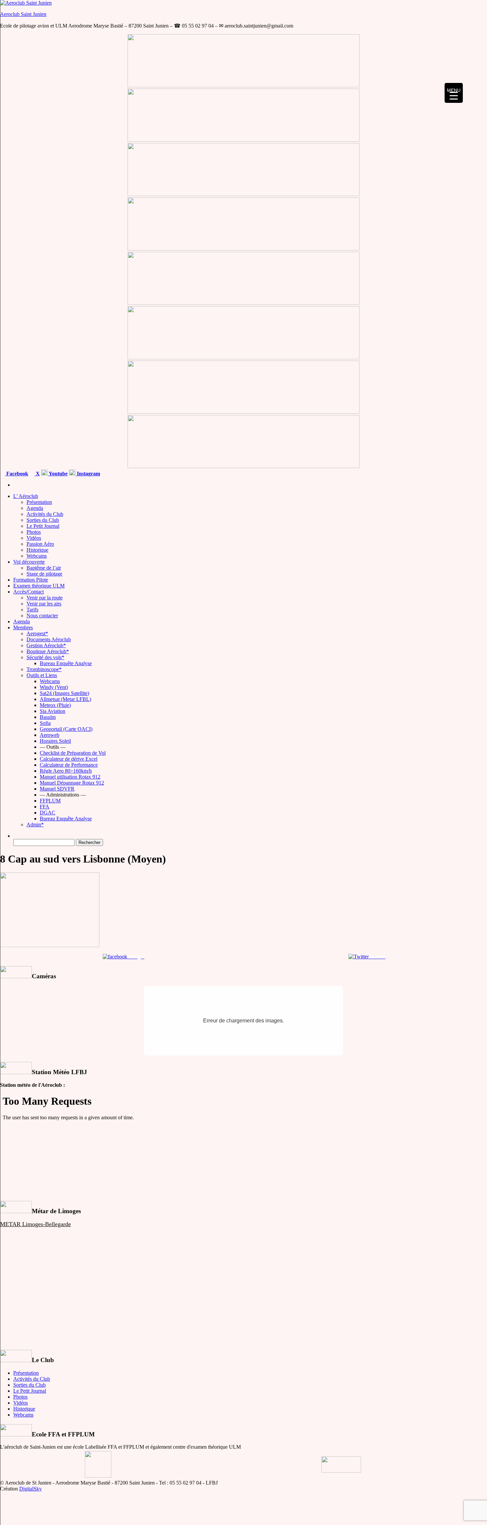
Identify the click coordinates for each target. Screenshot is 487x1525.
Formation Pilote (30, 580)
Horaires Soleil (55, 741)
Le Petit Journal (43, 526)
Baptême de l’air (44, 568)
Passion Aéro (40, 544)
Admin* (35, 824)
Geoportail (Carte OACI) (66, 729)
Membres (23, 627)
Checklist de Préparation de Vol (73, 753)
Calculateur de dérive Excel (68, 759)
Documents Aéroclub (49, 639)
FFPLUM (50, 800)
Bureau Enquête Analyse (66, 663)
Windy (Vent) (54, 687)
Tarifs (32, 609)
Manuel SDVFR (57, 789)
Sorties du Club (43, 520)
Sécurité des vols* (45, 657)
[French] (451, 472)
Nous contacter (42, 615)
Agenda (35, 508)
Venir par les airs (44, 603)
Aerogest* (37, 633)
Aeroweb (49, 735)
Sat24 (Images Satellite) (64, 693)
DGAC (47, 812)
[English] (459, 472)
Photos (34, 532)
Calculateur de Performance (69, 765)
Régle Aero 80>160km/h (66, 771)
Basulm (48, 717)
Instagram (88, 473)
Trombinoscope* (44, 669)
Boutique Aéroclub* (48, 651)
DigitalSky (30, 1488)
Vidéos (34, 538)
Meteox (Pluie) (55, 705)
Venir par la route (45, 597)
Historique (37, 550)
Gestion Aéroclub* (46, 645)
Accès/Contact (28, 591)
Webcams (37, 556)
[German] (475, 472)
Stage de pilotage (44, 574)
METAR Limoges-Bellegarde (35, 1224)
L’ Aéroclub (25, 496)
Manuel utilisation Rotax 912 (70, 777)
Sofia (45, 723)
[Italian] (483, 472)
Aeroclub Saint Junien (23, 14)
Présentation (39, 502)
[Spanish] (467, 472)
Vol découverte (29, 562)
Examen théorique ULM (39, 586)
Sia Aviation (52, 711)
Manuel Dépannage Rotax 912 (72, 783)
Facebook (16, 473)
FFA (44, 806)
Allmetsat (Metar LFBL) (65, 699)
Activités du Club (45, 514)
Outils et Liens (42, 675)
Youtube (58, 473)
